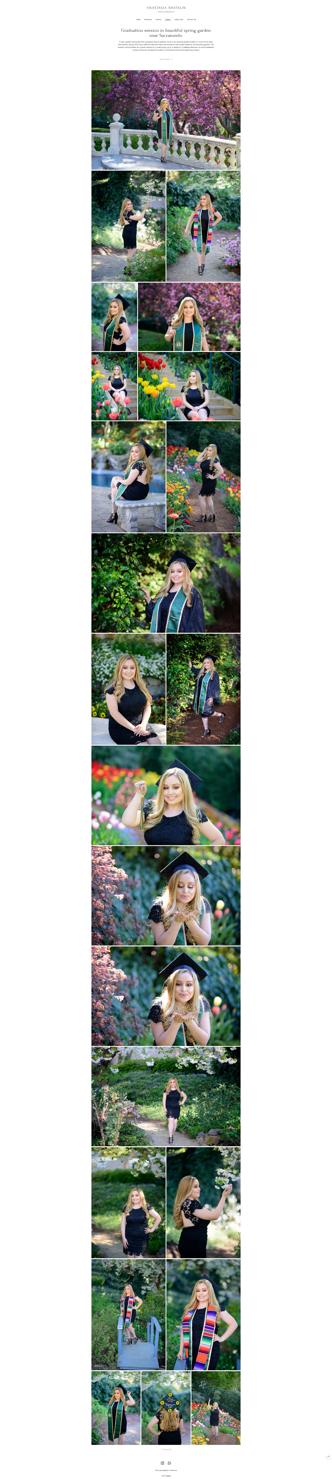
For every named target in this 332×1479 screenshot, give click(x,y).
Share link (167, 1449)
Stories (168, 20)
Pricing (158, 20)
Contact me (191, 20)
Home (138, 20)
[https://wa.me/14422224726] (169, 1463)
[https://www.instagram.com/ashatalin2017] (162, 1463)
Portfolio (148, 20)
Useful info (178, 20)
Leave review (165, 59)
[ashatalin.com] (166, 9)
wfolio (168, 1476)
